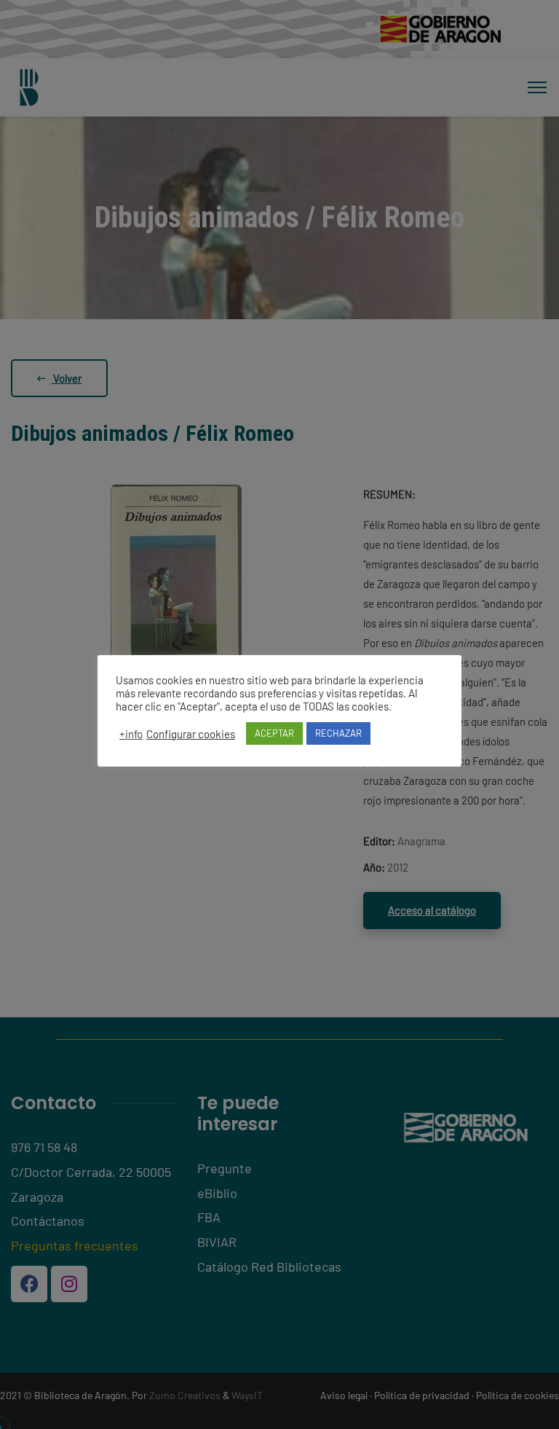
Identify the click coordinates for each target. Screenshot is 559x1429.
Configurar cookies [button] (190, 733)
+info (131, 733)
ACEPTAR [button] (274, 733)
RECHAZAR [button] (338, 733)
